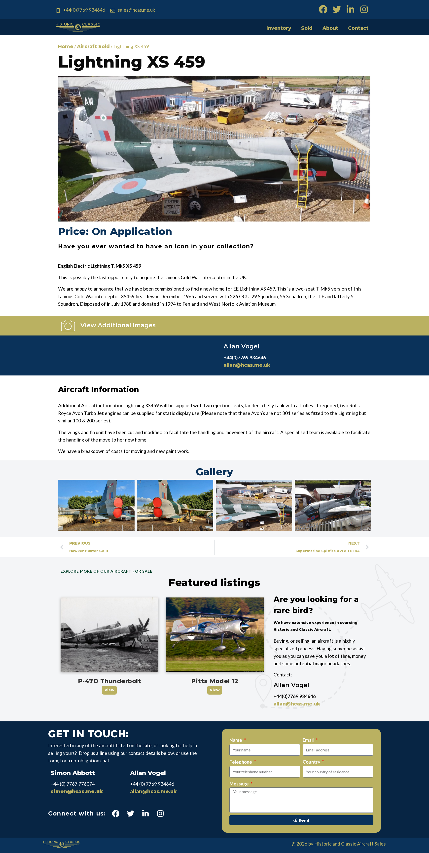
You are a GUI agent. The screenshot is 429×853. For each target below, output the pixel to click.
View (109, 690)
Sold (307, 28)
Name (236, 740)
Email (309, 740)
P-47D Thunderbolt (109, 681)
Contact (358, 28)
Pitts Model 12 (214, 681)
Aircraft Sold (93, 46)
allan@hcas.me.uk (247, 365)
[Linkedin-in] (350, 9)
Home (65, 46)
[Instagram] (364, 9)
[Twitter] (336, 9)
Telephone (241, 762)
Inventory (278, 28)
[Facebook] (323, 9)
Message (239, 783)
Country (312, 762)
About (330, 28)
